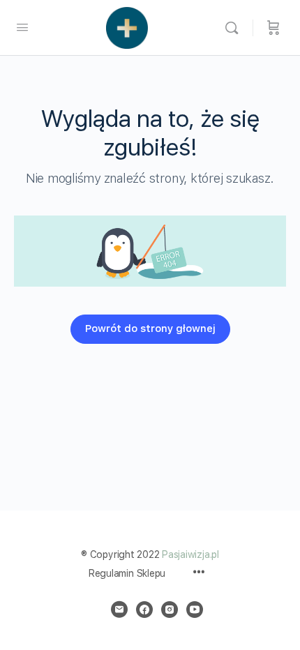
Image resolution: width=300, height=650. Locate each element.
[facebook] (144, 609)
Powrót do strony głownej (150, 328)
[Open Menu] (22, 27)
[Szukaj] (235, 28)
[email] (119, 609)
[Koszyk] (273, 28)
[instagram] (169, 609)
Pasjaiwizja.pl (190, 554)
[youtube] (194, 609)
